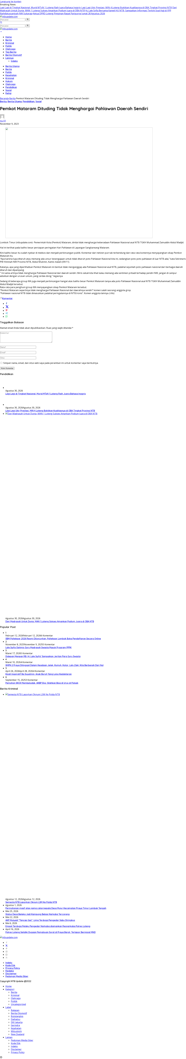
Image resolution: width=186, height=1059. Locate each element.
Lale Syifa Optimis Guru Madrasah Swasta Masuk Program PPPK (38, 647)
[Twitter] (6, 945)
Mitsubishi (16, 1031)
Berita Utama (12, 66)
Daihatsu (15, 1019)
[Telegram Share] (6, 313)
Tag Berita (10, 52)
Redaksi (9, 970)
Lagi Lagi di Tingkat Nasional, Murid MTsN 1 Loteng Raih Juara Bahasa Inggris (40, 7)
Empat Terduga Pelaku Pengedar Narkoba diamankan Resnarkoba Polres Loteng (47, 926)
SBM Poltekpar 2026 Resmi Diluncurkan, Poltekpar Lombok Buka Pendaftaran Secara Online (53, 638)
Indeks (14, 61)
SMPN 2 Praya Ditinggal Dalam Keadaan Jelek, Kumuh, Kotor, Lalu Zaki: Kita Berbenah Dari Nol (54, 665)
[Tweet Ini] (7, 307)
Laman (8, 1037)
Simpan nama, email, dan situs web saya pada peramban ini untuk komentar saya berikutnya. (50, 362)
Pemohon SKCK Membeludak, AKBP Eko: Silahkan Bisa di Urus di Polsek (41, 683)
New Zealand (17, 1034)
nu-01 (3, 120)
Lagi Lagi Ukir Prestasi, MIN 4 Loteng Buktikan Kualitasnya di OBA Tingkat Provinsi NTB (126, 7)
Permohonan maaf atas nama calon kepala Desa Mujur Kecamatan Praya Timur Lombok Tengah (55, 908)
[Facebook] (6, 942)
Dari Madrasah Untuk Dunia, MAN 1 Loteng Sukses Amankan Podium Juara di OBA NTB (49, 621)
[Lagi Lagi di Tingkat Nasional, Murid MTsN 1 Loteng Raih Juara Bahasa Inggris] (12, 387)
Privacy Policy (12, 968)
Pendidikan (11, 87)
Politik (8, 46)
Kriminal (9, 43)
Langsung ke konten (10, 1)
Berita (8, 40)
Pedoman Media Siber (16, 976)
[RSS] (6, 957)
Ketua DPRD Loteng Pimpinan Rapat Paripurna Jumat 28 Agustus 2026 (69, 13)
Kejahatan (16, 1028)
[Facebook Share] (6, 303)
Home (8, 37)
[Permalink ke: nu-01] (2, 117)
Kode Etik (10, 965)
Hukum (9, 81)
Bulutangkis (17, 1016)
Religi (8, 93)
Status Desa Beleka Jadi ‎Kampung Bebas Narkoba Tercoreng (37, 914)
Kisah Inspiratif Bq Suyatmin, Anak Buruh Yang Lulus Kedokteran (38, 674)
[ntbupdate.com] (9, 16)
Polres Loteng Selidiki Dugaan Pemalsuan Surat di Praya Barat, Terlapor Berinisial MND (50, 932)
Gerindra (15, 1025)
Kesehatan (11, 75)
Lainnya (9, 58)
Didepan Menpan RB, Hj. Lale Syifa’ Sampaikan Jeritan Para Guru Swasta (42, 656)
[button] (28, 19)
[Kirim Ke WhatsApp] (6, 316)
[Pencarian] (1, 22)
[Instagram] (6, 951)
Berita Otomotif (13, 55)
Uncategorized (18, 1004)
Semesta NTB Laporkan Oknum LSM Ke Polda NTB (31, 902)
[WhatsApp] (6, 954)
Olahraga (10, 49)
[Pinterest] (6, 948)
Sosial (8, 90)
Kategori (9, 989)
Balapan (15, 1010)
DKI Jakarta (16, 1022)
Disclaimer (11, 973)
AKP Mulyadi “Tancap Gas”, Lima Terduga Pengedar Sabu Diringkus (40, 920)
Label (8, 1007)
